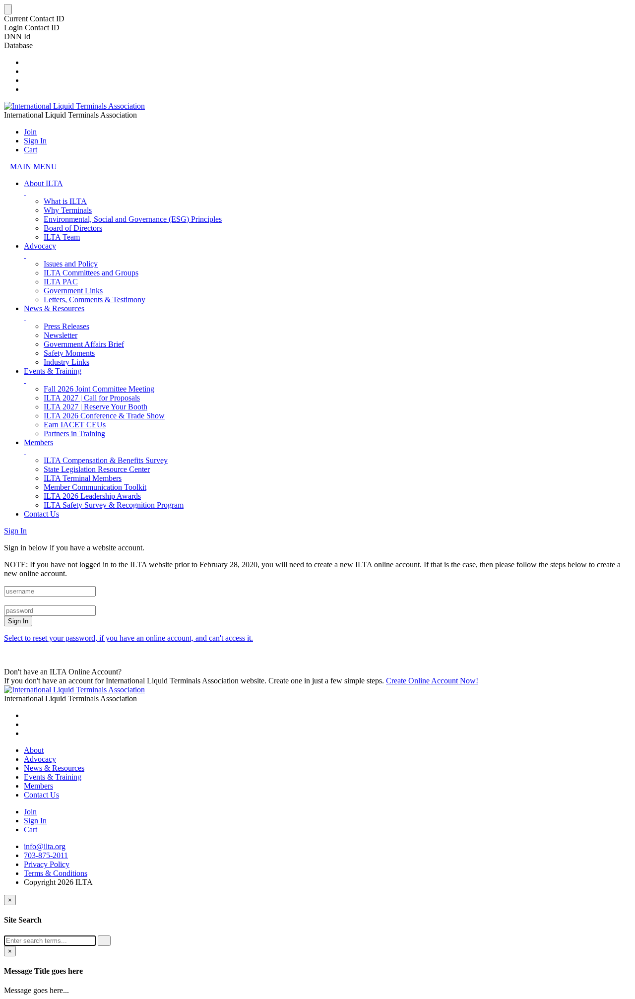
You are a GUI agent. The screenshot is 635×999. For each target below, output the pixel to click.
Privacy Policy (46, 864)
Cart (30, 149)
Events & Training (52, 371)
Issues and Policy (71, 264)
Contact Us (41, 514)
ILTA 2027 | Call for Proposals (92, 398)
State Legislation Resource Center (97, 469)
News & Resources (54, 308)
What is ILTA (65, 201)
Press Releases (66, 326)
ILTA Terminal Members (83, 478)
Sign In (35, 140)
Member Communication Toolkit (95, 487)
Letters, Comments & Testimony (94, 299)
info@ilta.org (44, 846)
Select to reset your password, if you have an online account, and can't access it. (128, 638)
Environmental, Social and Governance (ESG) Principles (133, 219)
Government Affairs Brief (84, 344)
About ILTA (43, 183)
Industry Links (66, 362)
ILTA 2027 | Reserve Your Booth (95, 406)
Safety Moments (69, 353)
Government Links (73, 290)
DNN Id (17, 36)
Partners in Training (74, 433)
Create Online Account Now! (432, 680)
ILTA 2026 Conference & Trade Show (104, 415)
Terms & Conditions (55, 873)
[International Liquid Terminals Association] (74, 106)
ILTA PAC (61, 281)
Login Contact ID (32, 27)
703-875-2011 (46, 855)
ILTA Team (62, 237)
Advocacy (40, 246)
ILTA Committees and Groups (91, 272)
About (34, 750)
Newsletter (60, 335)
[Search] (104, 940)
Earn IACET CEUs (75, 424)
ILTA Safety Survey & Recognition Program (114, 505)
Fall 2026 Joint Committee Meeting (99, 389)
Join (30, 132)
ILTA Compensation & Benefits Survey (106, 460)
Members (38, 442)
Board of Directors (73, 228)
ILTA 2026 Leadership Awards (92, 496)
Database (18, 45)
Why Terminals (68, 210)
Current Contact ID (34, 18)
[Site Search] (27, 62)
